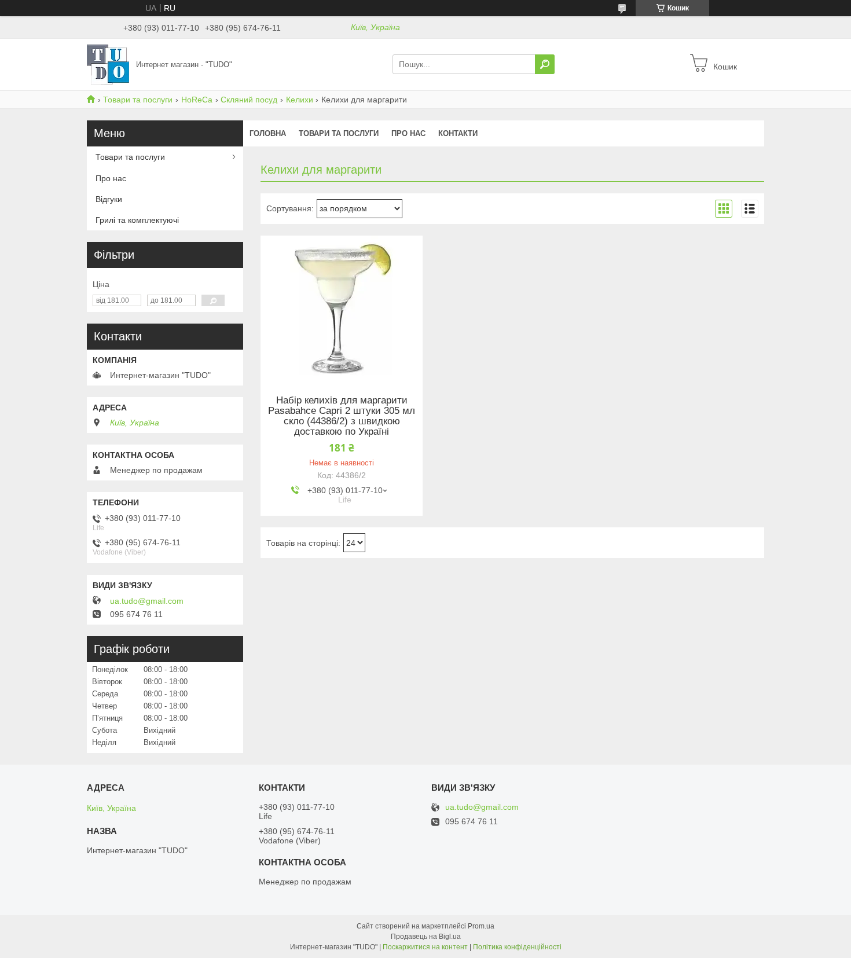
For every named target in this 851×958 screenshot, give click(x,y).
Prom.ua (481, 926)
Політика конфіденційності (517, 947)
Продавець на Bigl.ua (426, 937)
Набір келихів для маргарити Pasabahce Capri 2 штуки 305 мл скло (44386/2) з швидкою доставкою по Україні (341, 416)
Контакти (458, 133)
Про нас (408, 133)
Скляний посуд (249, 99)
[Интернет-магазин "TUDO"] (108, 63)
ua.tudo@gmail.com (147, 600)
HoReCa (196, 99)
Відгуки (109, 199)
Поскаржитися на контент (425, 947)
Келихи (299, 99)
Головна (268, 133)
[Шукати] (545, 64)
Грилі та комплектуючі (137, 220)
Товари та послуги (138, 99)
